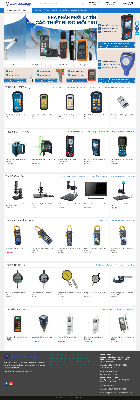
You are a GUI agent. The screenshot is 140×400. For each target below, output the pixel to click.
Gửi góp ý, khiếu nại (83, 361)
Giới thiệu (37, 10)
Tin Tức (46, 10)
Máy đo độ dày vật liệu (101, 132)
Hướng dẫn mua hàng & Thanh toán (62, 358)
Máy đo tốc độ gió (95, 87)
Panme (109, 265)
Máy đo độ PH (108, 309)
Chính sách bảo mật (57, 365)
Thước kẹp (100, 265)
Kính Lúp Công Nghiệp (68, 176)
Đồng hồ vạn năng (117, 220)
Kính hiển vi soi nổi (117, 176)
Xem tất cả (131, 87)
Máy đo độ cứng (118, 132)
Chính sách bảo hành (57, 361)
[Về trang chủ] (18, 4)
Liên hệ (54, 10)
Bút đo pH (120, 309)
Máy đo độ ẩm (57, 87)
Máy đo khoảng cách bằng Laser (78, 132)
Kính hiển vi (83, 176)
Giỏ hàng (127, 3)
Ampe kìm (103, 220)
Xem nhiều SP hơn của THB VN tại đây (73, 10)
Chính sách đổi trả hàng (58, 355)
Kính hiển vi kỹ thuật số (99, 176)
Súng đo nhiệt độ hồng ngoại (75, 87)
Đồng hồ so (120, 265)
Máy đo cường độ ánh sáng (114, 87)
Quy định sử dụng (83, 358)
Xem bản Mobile (82, 365)
